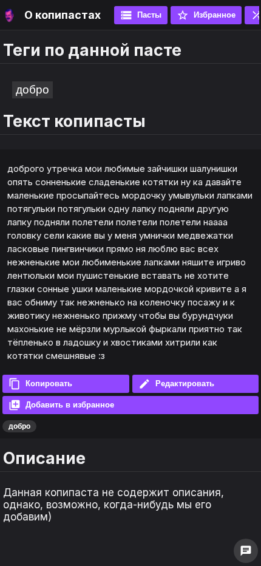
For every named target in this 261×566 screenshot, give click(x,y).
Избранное (206, 15)
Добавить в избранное (61, 405)
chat (246, 551)
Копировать (40, 384)
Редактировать (176, 384)
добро (32, 89)
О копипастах (62, 15)
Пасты (140, 15)
